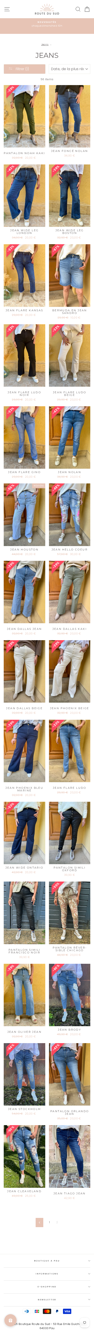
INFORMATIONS (47, 1273)
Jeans (45, 44)
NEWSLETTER (47, 1299)
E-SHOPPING (47, 1286)
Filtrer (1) (22, 68)
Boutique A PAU (47, 1260)
